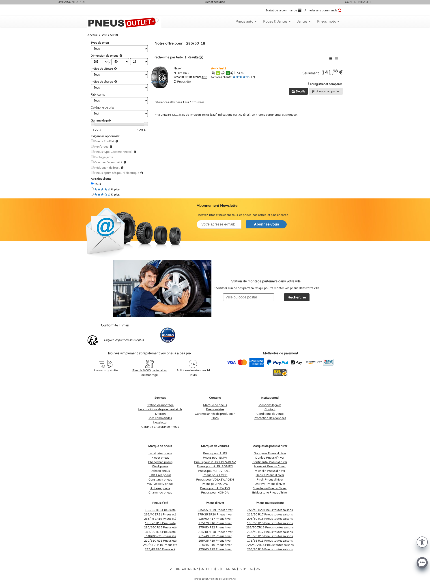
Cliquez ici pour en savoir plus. (124, 340)
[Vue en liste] (330, 58)
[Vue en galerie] (336, 58)
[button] (422, 541)
